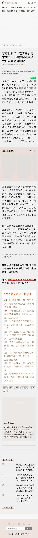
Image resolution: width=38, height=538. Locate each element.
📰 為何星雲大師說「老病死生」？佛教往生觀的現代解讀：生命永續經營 (19, 335)
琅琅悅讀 (5, 45)
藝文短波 (19, 45)
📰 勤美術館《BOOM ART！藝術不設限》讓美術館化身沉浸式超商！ (19, 377)
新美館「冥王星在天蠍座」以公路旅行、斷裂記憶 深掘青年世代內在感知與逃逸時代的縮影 (25, 470)
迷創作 (34, 7)
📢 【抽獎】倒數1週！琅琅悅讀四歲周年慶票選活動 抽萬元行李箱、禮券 (19, 304)
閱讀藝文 (22, 11)
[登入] (32, 3)
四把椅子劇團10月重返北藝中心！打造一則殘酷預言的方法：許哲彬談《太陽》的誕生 (25, 490)
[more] (32, 150)
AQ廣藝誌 (20, 65)
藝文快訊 (5, 11)
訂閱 (28, 529)
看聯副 (12, 7)
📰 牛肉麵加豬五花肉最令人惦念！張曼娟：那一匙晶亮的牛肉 (19, 325)
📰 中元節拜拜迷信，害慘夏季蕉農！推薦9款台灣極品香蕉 (19, 366)
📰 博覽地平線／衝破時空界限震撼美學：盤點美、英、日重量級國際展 (19, 356)
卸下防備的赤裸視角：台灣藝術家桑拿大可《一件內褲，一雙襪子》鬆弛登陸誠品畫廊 (25, 480)
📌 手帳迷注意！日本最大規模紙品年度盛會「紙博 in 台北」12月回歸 (19, 314)
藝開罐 (26, 7)
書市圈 (19, 7)
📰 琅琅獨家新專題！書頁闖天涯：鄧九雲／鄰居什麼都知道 (19, 346)
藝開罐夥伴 (31, 11)
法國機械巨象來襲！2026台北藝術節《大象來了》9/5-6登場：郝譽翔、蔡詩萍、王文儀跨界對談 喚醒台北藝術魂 (25, 502)
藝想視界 (13, 11)
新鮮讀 (4, 7)
